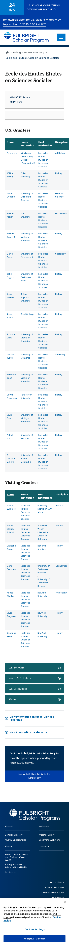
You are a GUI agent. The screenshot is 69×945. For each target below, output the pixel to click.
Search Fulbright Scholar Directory (34, 776)
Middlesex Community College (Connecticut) (28, 158)
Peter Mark (12, 153)
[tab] (34, 667)
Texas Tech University (26, 396)
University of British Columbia (27, 458)
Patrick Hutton (10, 437)
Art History (60, 153)
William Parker (10, 215)
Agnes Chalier (10, 594)
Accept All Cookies (34, 938)
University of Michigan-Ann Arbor (27, 237)
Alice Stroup (10, 316)
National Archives (42, 547)
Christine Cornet (11, 547)
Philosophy (61, 592)
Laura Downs (10, 416)
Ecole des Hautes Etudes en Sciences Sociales (43, 160)
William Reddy (10, 175)
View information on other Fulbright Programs (32, 718)
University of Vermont (27, 437)
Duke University (25, 175)
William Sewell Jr (11, 235)
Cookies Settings (34, 929)
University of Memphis (27, 356)
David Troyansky (12, 396)
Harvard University (42, 594)
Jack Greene (10, 296)
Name (10, 142)
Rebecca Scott (11, 376)
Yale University (25, 215)
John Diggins (11, 275)
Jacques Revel (11, 635)
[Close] (65, 902)
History (58, 173)
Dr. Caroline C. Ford (11, 458)
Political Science (59, 195)
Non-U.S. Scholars (19, 678)
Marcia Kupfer (10, 356)
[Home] (26, 37)
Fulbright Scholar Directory (28, 52)
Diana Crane (10, 255)
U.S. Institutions (17, 688)
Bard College (27, 314)
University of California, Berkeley (27, 197)
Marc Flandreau (12, 567)
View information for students (28, 732)
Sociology (60, 253)
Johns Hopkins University (25, 297)
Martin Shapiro (11, 195)
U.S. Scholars (16, 667)
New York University (42, 614)
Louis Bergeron (11, 614)
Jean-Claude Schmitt (11, 529)
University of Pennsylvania (27, 255)
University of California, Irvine (27, 277)
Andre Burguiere (11, 507)
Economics (61, 213)
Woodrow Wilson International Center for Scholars (44, 532)
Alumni (12, 699)
